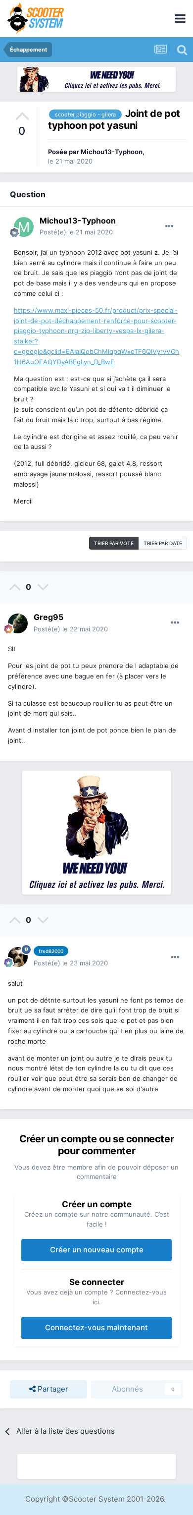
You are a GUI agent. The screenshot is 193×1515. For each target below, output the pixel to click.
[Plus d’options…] (169, 226)
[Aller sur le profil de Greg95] (18, 623)
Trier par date (163, 543)
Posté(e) (76, 232)
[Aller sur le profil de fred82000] (18, 957)
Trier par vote (114, 543)
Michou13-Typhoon (112, 152)
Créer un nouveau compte (97, 1249)
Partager (52, 1389)
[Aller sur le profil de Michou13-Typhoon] (24, 227)
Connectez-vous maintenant (96, 1327)
